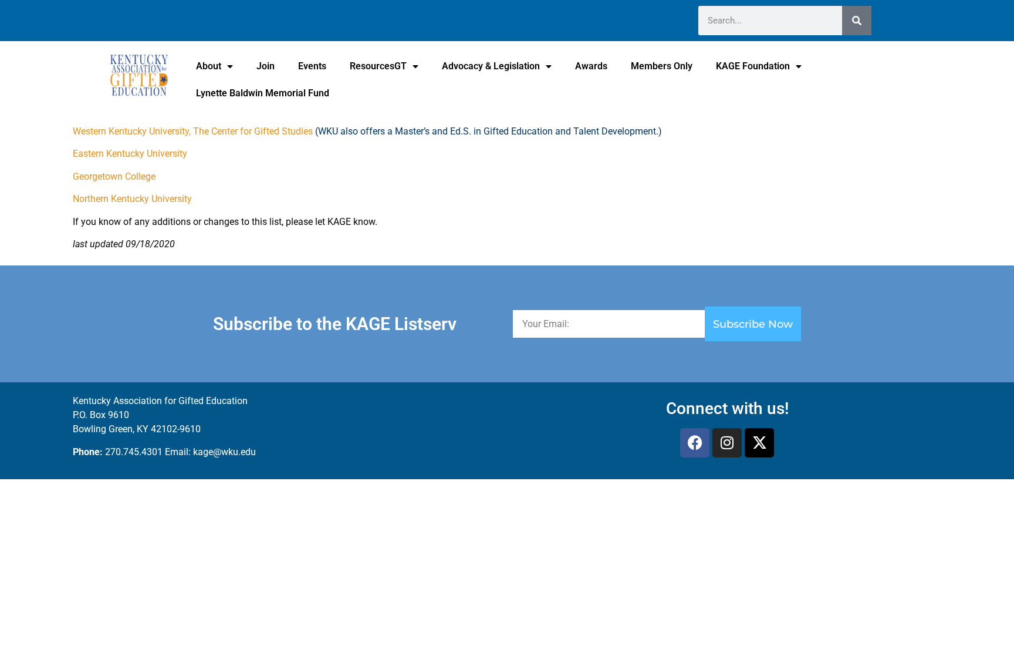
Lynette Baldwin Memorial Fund (262, 93)
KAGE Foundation (753, 66)
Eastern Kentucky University (130, 153)
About (208, 66)
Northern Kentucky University (132, 198)
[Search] (856, 20)
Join (265, 66)
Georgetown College (114, 176)
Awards (591, 66)
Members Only (661, 66)
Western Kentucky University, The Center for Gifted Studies (193, 131)
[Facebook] (694, 442)
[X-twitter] (759, 442)
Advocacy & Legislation (491, 66)
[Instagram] (727, 442)
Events (312, 66)
